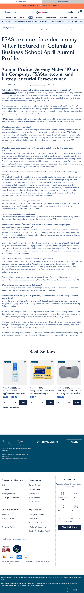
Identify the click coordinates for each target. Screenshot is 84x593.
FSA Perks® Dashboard (37, 527)
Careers (5, 523)
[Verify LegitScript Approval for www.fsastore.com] (17, 549)
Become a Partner (8, 527)
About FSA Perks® (35, 523)
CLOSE (75, 590)
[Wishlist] (25, 362)
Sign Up (74, 442)
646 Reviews (69, 388)
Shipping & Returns (9, 494)
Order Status (34, 519)
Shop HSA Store (69, 527)
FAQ (3, 485)
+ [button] (15, 403)
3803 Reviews (15, 388)
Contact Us (6, 489)
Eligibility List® (34, 494)
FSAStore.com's (9, 93)
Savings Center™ (35, 485)
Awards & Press (8, 519)
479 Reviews (42, 388)
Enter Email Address (47, 442)
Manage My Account (36, 515)
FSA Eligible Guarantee (10, 498)
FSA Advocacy (34, 498)
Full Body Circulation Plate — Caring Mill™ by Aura (69, 392)
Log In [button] (71, 12)
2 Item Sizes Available (12, 408)
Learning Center (8, 28)
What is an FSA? (35, 502)
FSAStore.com (38, 85)
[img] (15, 388)
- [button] (4, 402)
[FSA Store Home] (42, 12)
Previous (4, 391)
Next (79, 391)
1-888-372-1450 (62, 499)
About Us (5, 515)
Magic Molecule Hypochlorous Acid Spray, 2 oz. (14, 392)
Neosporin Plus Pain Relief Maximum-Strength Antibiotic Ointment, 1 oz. (42, 392)
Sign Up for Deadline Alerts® (39, 531)
